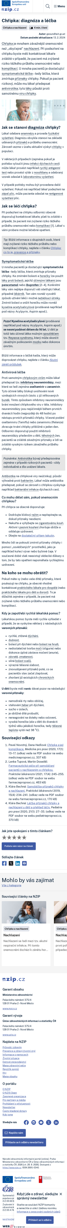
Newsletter (9, 1107)
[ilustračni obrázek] (24, 912)
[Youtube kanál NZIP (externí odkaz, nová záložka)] (41, 1122)
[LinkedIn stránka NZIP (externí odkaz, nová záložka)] (56, 1122)
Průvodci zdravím (12, 1047)
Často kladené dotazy (15, 1110)
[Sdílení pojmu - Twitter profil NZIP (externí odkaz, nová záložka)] (11, 863)
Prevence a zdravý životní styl (19, 1050)
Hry (4, 1072)
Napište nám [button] (16, 1132)
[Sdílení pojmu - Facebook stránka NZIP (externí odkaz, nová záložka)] (5, 863)
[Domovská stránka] (15, 3)
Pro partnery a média (14, 1100)
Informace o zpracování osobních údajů (38, 1211)
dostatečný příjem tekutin (37, 535)
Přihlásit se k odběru (39, 1219)
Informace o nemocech (15, 1054)
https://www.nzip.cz (12, 1167)
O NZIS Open (10, 1092)
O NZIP (6, 1089)
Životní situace (11, 1058)
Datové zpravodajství (14, 1061)
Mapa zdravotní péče (14, 1065)
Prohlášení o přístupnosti (16, 1103)
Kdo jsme (8, 1114)
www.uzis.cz (9, 1034)
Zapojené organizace (14, 1096)
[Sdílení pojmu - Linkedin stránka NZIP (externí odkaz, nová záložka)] (18, 863)
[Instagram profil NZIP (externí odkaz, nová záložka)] (33, 1122)
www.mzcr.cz (10, 1008)
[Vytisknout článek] (25, 863)
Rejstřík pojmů (11, 1069)
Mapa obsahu (10, 1076)
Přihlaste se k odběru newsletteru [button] (24, 1142)
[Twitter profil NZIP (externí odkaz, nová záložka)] (48, 1122)
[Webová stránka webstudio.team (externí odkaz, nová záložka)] (14, 1226)
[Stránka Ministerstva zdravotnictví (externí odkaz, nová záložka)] (45, 1179)
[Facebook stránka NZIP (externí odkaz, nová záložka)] (26, 1122)
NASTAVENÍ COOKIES (13, 1220)
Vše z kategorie (11, 885)
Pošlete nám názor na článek (18, 846)
